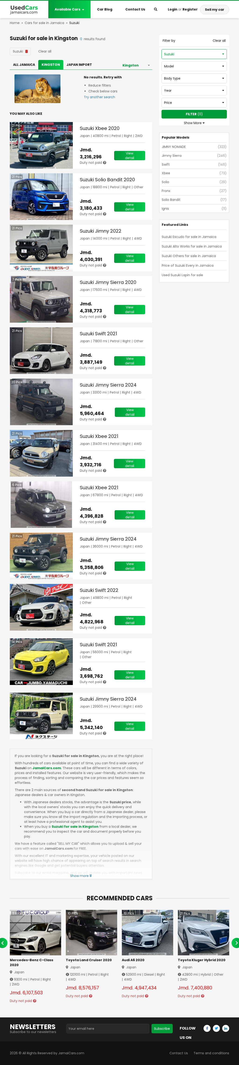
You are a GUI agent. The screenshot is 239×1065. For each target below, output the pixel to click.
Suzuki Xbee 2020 (100, 128)
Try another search (99, 97)
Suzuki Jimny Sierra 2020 (108, 282)
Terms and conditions (211, 1053)
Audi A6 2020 (133, 960)
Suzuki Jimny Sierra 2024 (108, 385)
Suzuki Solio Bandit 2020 (107, 179)
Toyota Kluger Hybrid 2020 (201, 960)
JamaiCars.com (46, 768)
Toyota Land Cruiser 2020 (89, 960)
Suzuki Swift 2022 (99, 590)
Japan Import (79, 64)
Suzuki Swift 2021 (98, 333)
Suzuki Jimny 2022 (100, 231)
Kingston (51, 64)
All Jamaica (24, 64)
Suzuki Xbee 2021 (99, 436)
